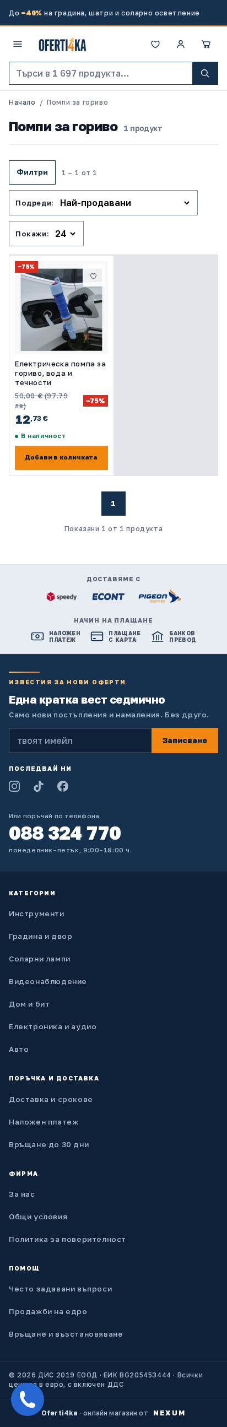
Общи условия (38, 1216)
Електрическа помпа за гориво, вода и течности (60, 373)
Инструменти (36, 913)
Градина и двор (40, 936)
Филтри (32, 171)
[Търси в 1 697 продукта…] (205, 73)
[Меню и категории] (18, 44)
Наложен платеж (43, 1121)
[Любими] (155, 44)
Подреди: (34, 202)
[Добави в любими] (94, 275)
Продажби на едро (48, 1311)
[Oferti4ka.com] (62, 44)
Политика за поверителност (67, 1239)
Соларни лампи (40, 958)
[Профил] (181, 44)
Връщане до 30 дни (49, 1144)
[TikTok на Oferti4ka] (39, 786)
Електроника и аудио (52, 1026)
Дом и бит (29, 1003)
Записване (185, 740)
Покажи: (32, 233)
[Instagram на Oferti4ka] (14, 786)
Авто (19, 1049)
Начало (22, 102)
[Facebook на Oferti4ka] (63, 786)
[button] (206, 44)
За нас (22, 1194)
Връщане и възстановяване (66, 1333)
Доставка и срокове (51, 1099)
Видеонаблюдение (48, 981)
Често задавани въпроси (60, 1288)
